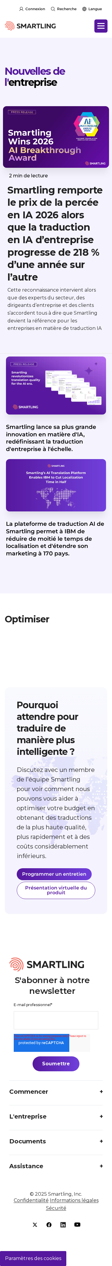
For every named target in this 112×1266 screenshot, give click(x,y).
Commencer (28, 1091)
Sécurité (56, 1208)
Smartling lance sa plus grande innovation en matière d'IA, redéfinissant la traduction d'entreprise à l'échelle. (51, 438)
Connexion (35, 9)
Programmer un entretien (54, 874)
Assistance (26, 1166)
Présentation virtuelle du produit (56, 890)
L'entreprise (28, 1116)
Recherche (66, 9)
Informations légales (74, 1200)
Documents (27, 1141)
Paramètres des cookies (33, 1258)
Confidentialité (31, 1200)
